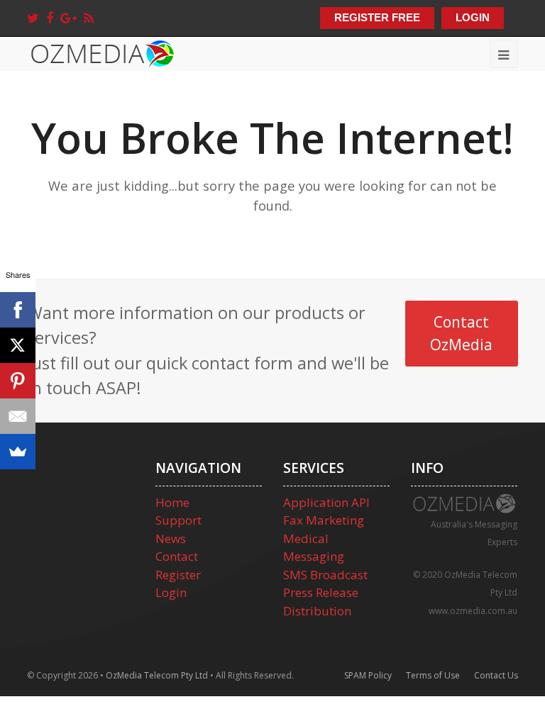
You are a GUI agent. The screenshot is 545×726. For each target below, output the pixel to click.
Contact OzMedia (461, 333)
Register (178, 574)
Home (172, 502)
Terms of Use (433, 675)
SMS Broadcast (325, 574)
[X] (17, 345)
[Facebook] (49, 18)
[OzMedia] (101, 52)
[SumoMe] (17, 451)
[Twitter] (33, 18)
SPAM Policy (368, 675)
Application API (326, 502)
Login (171, 592)
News (170, 538)
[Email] (17, 416)
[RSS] (89, 18)
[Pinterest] (17, 380)
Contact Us (496, 675)
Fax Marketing (323, 520)
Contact (176, 556)
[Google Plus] (68, 18)
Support (178, 520)
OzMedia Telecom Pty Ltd (157, 675)
